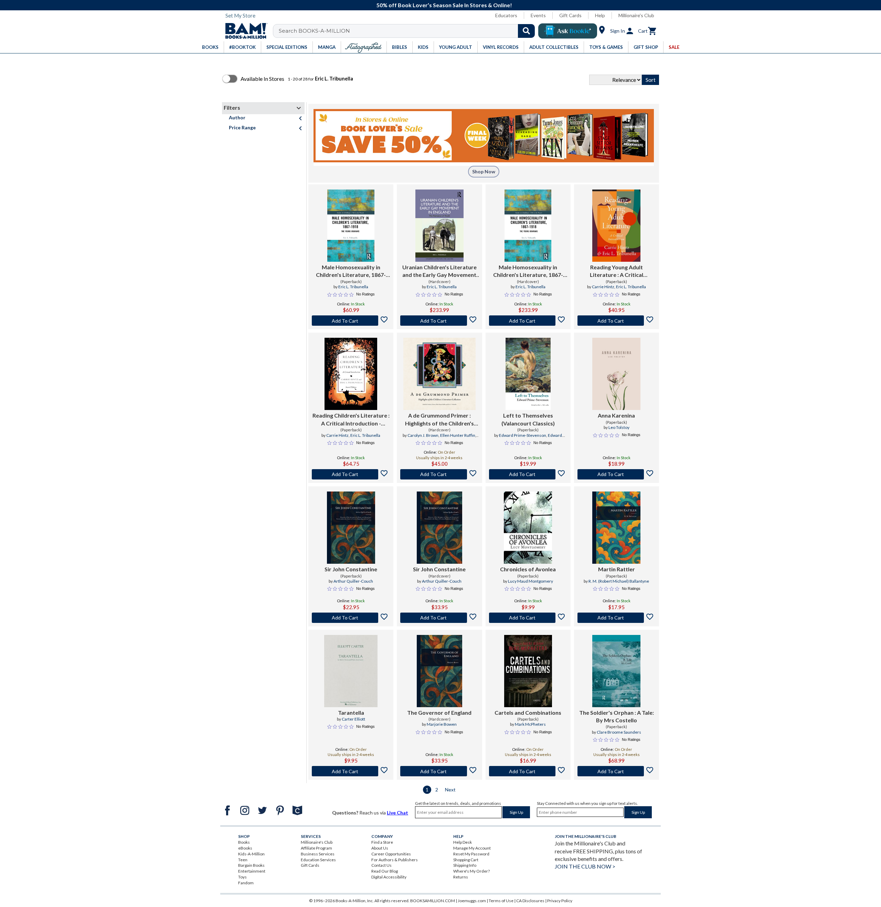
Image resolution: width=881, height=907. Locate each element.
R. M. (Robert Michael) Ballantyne (618, 581)
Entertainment (251, 871)
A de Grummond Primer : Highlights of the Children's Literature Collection (439, 419)
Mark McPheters (530, 724)
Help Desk (462, 842)
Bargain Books (251, 865)
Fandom (246, 882)
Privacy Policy (559, 900)
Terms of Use (501, 900)
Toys (242, 876)
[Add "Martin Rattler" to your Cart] (616, 618)
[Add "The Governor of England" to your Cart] (439, 771)
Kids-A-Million (251, 853)
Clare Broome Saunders (619, 732)
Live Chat (397, 813)
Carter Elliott (353, 719)
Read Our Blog (384, 871)
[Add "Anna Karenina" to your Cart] (616, 474)
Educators (506, 15)
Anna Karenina (616, 415)
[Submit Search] (526, 31)
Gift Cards (570, 15)
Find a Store (382, 842)
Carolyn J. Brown (422, 435)
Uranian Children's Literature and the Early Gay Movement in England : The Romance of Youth (439, 271)
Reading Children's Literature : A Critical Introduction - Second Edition (351, 419)
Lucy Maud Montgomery (530, 581)
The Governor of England (439, 712)
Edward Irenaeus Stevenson (528, 438)
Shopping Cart (465, 859)
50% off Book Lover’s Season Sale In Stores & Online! (444, 5)
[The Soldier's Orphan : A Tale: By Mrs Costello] (616, 671)
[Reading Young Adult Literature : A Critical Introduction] (616, 225)
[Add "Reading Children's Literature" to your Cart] (351, 474)
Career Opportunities (391, 853)
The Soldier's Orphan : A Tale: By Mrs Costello (616, 716)
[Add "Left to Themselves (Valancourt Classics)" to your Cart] (528, 474)
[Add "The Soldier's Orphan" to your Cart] (616, 771)
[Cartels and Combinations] (528, 671)
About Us (379, 848)
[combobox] (408, 30)
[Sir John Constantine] (351, 527)
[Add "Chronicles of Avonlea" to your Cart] (528, 618)
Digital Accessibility (388, 876)
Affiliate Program (316, 848)
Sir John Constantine (351, 569)
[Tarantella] (350, 671)
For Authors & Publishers (394, 859)
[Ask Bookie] (567, 31)
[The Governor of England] (439, 671)
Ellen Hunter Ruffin (457, 435)
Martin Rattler (616, 569)
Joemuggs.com (472, 900)
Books (244, 842)
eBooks (245, 848)
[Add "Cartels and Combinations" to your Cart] (528, 771)
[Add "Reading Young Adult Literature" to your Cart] (616, 320)
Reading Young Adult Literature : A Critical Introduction (616, 271)
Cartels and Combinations (528, 712)
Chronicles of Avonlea (528, 569)
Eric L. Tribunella (353, 286)
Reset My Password (471, 853)
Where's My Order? (471, 871)
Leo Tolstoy (618, 427)
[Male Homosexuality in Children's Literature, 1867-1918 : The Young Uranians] (351, 225)
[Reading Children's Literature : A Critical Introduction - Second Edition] (351, 374)
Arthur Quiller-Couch (353, 581)
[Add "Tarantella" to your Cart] (351, 771)
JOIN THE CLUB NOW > (585, 866)
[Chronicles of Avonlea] (528, 527)
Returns (460, 876)
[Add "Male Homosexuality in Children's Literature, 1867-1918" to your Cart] (351, 320)
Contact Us (381, 865)
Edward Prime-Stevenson (522, 435)
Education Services (318, 859)
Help (600, 15)
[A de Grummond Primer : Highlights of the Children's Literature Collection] (439, 374)
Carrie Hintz (603, 286)
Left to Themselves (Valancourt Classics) (528, 419)
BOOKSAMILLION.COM (432, 900)
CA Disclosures (530, 900)
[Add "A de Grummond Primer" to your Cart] (439, 474)
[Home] (244, 31)
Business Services (318, 853)
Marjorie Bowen (442, 724)
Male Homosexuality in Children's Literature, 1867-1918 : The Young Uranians (351, 271)
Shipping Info (464, 865)
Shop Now (483, 171)
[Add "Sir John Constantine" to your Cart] (351, 618)
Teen (242, 859)
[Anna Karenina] (616, 374)
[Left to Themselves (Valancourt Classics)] (528, 374)
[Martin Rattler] (616, 527)
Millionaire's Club (636, 15)
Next (450, 789)
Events (538, 15)
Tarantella (351, 712)
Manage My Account (472, 848)
